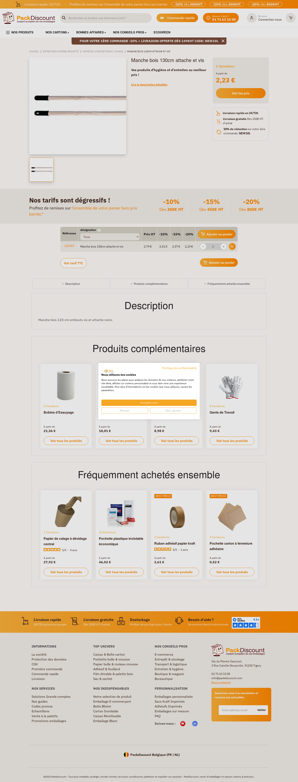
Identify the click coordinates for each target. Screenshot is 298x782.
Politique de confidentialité (179, 368)
